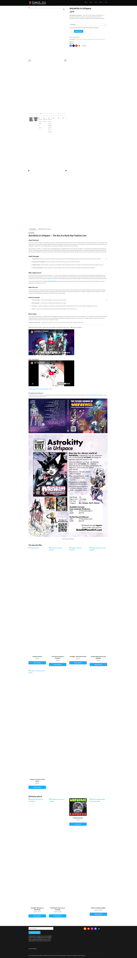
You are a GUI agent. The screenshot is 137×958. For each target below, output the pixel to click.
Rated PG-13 (94, 39)
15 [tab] (60, 114)
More (100, 2)
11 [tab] (51, 114)
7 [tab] (43, 114)
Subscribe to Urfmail (34, 932)
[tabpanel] (47, 60)
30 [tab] (56, 116)
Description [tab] (32, 229)
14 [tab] (58, 114)
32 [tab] (60, 116)
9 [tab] (47, 114)
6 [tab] (41, 114)
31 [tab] (58, 116)
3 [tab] (34, 114)
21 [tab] (36, 116)
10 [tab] (49, 114)
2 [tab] (32, 114)
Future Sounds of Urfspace (50, 281)
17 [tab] (64, 114)
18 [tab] (30, 116)
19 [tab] (32, 116)
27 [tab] (49, 116)
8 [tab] (45, 114)
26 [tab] (47, 116)
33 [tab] (62, 116)
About (85, 2)
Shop (96, 2)
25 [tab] (45, 116)
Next (66, 170)
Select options (37, 662)
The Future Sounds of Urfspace (94, 395)
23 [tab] (41, 116)
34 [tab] (64, 116)
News (91, 2)
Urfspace (99, 39)
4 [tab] (36, 114)
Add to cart (78, 31)
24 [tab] (43, 116)
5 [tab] (39, 114)
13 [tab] (56, 114)
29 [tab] (54, 116)
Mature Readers (87, 39)
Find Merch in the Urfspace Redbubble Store (40, 389)
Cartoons (77, 39)
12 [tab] (54, 114)
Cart (106, 2)
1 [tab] (30, 114)
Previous (28, 170)
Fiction (81, 39)
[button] (64, 9)
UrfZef (103, 39)
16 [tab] (62, 114)
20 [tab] (34, 116)
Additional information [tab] (44, 229)
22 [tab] (39, 116)
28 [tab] (51, 116)
